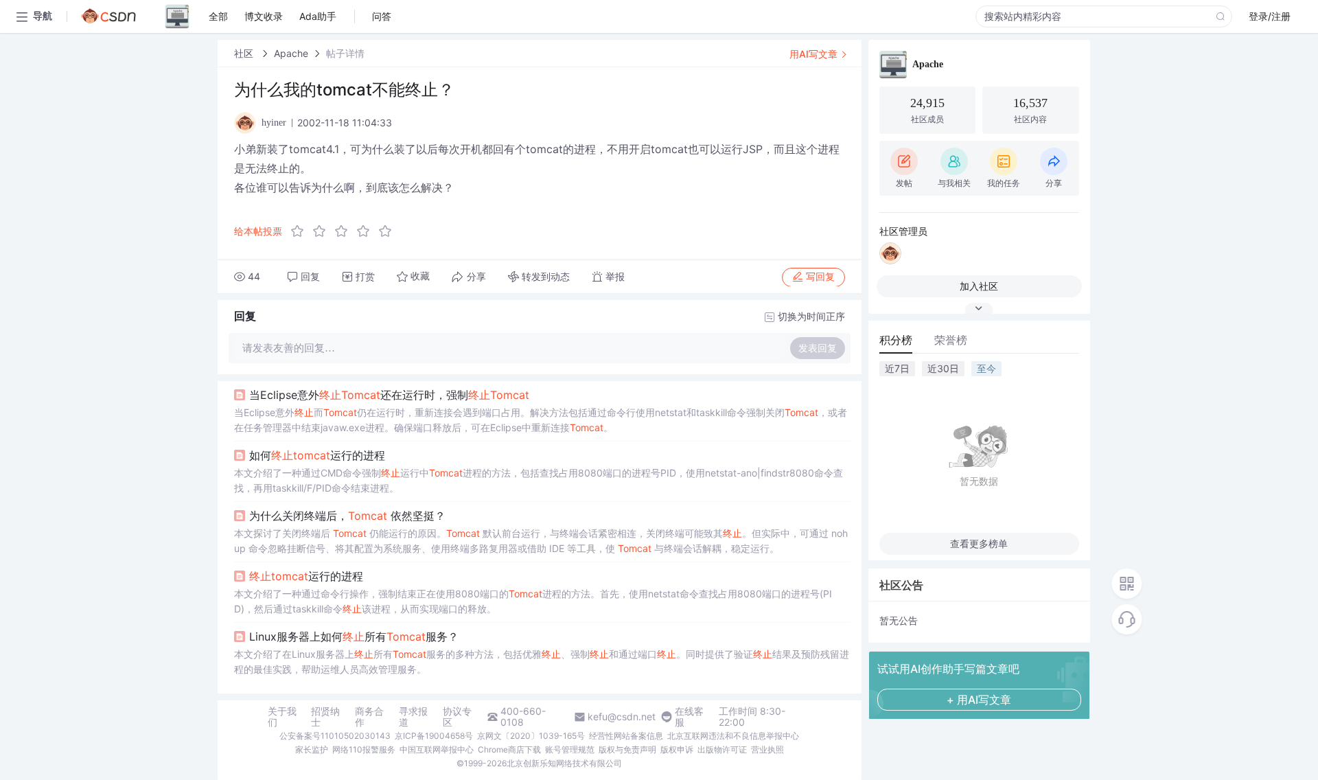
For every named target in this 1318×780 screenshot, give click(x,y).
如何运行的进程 (317, 455)
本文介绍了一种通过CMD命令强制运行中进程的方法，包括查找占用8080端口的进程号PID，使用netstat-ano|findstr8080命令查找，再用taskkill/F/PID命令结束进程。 (538, 480)
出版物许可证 (722, 749)
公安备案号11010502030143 (335, 736)
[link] (245, 53)
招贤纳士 (325, 717)
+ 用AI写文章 (979, 700)
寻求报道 (413, 717)
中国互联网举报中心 (437, 749)
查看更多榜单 (979, 543)
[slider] (345, 231)
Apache (291, 53)
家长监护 (311, 749)
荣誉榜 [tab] (950, 340)
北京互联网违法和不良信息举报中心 (733, 736)
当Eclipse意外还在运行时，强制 (389, 395)
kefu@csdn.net (622, 716)
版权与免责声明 (627, 749)
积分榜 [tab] (895, 340)
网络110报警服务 (363, 749)
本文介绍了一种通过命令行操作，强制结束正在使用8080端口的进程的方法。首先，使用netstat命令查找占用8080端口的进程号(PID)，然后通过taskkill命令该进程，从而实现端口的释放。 (533, 601)
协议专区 (457, 717)
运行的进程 (306, 576)
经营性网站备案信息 (626, 736)
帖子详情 (345, 53)
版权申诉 (676, 749)
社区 (245, 53)
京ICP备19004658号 (434, 736)
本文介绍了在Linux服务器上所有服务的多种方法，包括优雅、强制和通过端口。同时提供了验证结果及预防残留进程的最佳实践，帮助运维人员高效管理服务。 (541, 661)
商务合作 (369, 717)
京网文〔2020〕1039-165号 (531, 736)
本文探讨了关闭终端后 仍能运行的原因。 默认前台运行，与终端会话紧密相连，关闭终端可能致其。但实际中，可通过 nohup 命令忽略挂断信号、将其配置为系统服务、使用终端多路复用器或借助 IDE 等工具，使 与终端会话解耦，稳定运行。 (541, 540)
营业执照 (767, 749)
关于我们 (282, 717)
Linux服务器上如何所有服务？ (354, 636)
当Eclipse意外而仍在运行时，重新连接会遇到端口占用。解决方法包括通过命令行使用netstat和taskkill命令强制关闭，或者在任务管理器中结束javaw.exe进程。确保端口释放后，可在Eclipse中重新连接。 (540, 419)
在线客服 (689, 717)
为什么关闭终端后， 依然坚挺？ (347, 516)
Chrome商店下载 (509, 749)
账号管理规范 (569, 749)
